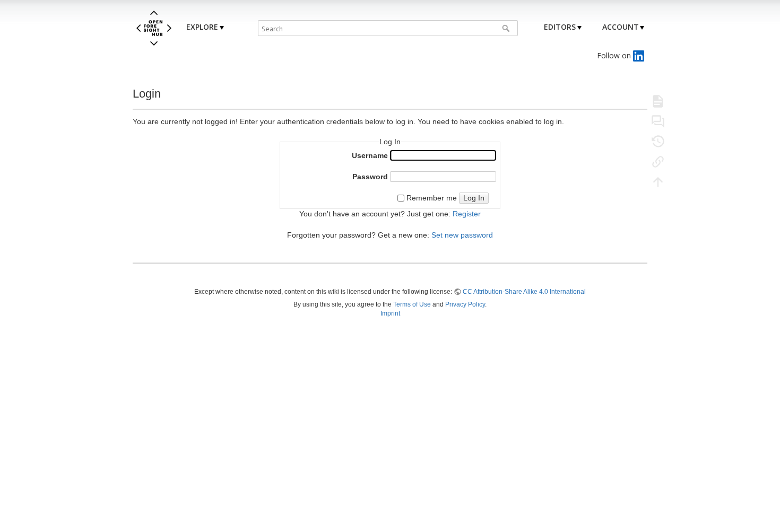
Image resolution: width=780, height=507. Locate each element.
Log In (473, 198)
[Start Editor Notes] (658, 121)
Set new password (462, 235)
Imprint (390, 313)
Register (467, 213)
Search (507, 28)
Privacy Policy (465, 304)
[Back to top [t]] (658, 181)
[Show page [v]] (658, 101)
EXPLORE (202, 27)
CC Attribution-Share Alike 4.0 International (524, 291)
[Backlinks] (658, 161)
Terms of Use (412, 304)
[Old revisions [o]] (658, 141)
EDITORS (560, 27)
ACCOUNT (620, 27)
